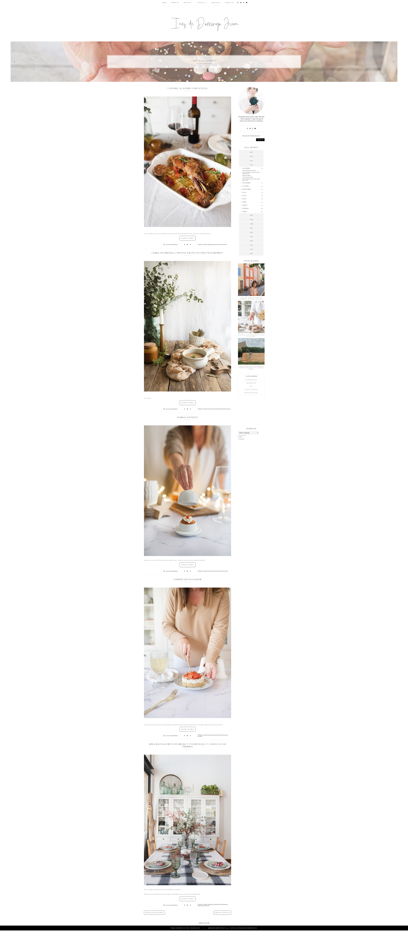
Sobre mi (175, 2)
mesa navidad (206, 905)
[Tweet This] (187, 244)
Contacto (229, 2)
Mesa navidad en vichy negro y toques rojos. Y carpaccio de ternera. (187, 745)
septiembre (246, 189)
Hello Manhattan (193, 928)
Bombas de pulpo (187, 417)
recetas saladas (222, 244)
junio (244, 195)
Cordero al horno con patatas (188, 88)
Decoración (217, 904)
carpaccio (210, 904)
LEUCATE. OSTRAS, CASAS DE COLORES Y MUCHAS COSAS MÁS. (251, 298)
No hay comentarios (171, 244)
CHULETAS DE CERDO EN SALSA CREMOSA (204, 61)
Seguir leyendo (187, 238)
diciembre (246, 168)
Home (164, 2)
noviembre (246, 183)
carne (205, 244)
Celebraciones (251, 379)
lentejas (213, 409)
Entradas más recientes (154, 912)
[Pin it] (190, 244)
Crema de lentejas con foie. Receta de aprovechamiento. (188, 253)
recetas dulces (251, 389)
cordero (210, 244)
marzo (244, 205)
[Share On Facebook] (184, 244)
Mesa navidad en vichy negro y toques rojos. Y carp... (251, 179)
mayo (244, 199)
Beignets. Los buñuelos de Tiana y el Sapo (251, 335)
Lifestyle (201, 2)
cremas (205, 409)
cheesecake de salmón (188, 579)
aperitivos (206, 571)
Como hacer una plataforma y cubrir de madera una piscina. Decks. (251, 368)
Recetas (187, 2)
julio (244, 192)
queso (211, 735)
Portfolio (216, 2)
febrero (245, 208)
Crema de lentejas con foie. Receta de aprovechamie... (251, 172)
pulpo (211, 571)
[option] (204, 61)
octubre (245, 186)
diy (251, 386)
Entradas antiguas (222, 912)
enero (244, 211)
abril (244, 202)
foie (209, 409)
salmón (200, 736)
